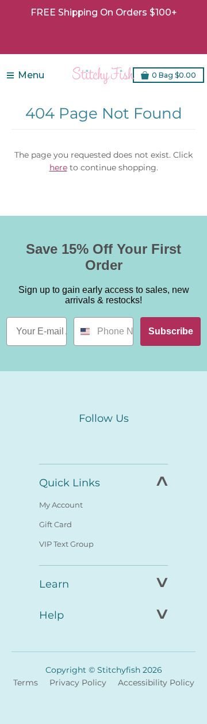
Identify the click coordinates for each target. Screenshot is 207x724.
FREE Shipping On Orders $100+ (103, 12)
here (58, 167)
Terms (25, 682)
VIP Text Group (66, 543)
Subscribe (170, 331)
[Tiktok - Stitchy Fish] (127, 440)
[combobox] (82, 331)
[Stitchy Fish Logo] (103, 75)
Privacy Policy (77, 682)
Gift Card (55, 524)
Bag (174, 75)
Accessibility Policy (156, 682)
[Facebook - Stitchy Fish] (79, 440)
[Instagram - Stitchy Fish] (103, 440)
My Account (61, 504)
